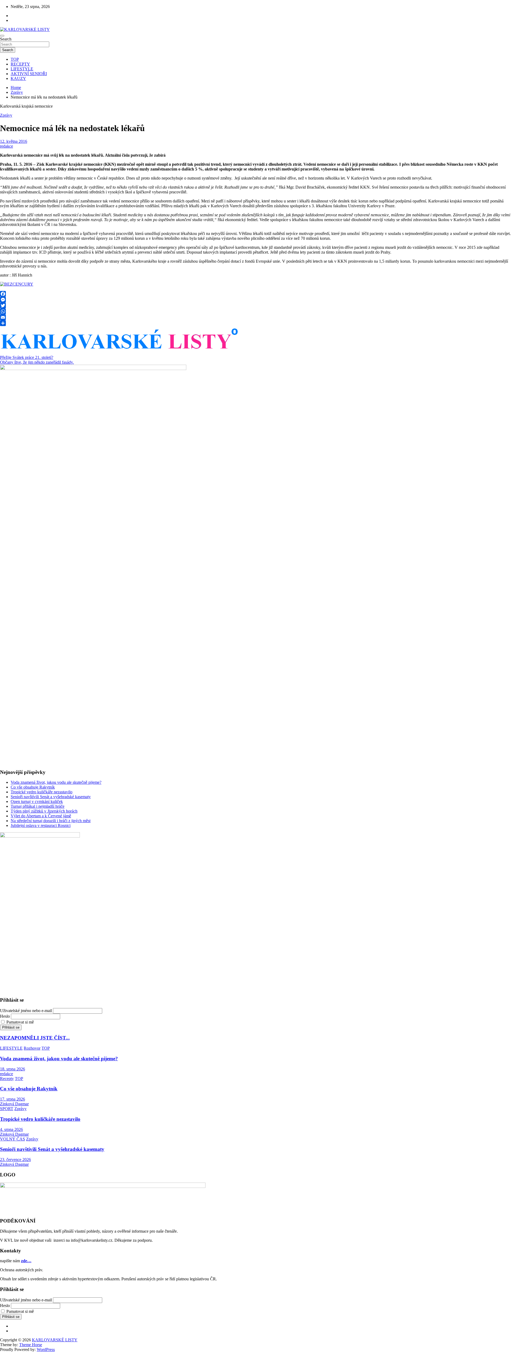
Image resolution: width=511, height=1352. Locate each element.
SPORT (6, 1108)
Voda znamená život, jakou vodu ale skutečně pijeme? (56, 782)
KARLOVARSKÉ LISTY (54, 1340)
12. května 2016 (13, 141)
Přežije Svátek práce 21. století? (26, 357)
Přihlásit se (10, 1027)
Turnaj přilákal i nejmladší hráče (37, 806)
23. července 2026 (15, 1159)
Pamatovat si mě (20, 1022)
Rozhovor (32, 1048)
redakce (6, 146)
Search (5, 39)
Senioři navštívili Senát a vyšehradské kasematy (51, 796)
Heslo (5, 1016)
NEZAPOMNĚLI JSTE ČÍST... (35, 1038)
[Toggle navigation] (2, 35)
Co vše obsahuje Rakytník (33, 787)
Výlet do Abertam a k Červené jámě (41, 816)
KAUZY (18, 78)
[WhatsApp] (255, 311)
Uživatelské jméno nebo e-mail (26, 1010)
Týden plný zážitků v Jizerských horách (44, 811)
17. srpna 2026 (12, 1099)
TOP (15, 59)
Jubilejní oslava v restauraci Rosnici (41, 825)
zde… (26, 1260)
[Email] (255, 317)
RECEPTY (20, 64)
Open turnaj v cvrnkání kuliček (37, 801)
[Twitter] (255, 305)
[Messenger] (255, 300)
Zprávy (6, 115)
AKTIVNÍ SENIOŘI (29, 73)
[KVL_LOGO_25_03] (120, 351)
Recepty (7, 1078)
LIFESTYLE (22, 69)
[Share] (255, 323)
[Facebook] (255, 294)
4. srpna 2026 (11, 1129)
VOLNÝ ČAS (12, 1139)
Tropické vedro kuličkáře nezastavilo (41, 792)
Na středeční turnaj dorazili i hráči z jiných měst (50, 820)
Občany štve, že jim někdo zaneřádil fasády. (37, 362)
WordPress (46, 1349)
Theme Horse (30, 1344)
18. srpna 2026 (12, 1069)
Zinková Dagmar (14, 1104)
